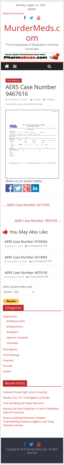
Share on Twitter (18, 188)
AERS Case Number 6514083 (26, 257)
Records (7, 366)
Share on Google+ (27, 188)
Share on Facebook (10, 188)
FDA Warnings (11, 355)
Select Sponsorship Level (17, 286)
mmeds (37, 99)
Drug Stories (10, 316)
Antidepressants (15, 321)
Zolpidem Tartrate (33, 104)
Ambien (50, 99)
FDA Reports (13, 80)
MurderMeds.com (32, 32)
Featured (8, 360)
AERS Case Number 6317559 (26, 205)
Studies (7, 371)
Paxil (20, 104)
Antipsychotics (14, 326)
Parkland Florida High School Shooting (25, 392)
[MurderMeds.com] (7, 66)
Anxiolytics (12, 332)
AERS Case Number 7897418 (38, 221)
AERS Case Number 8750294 (26, 241)
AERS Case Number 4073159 (26, 272)
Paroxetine (11, 104)
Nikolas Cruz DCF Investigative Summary (26, 397)
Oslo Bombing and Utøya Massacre (23, 403)
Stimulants (12, 343)
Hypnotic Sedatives (17, 337)
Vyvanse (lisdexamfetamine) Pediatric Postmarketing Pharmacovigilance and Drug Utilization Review (28, 421)
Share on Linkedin (35, 188)
